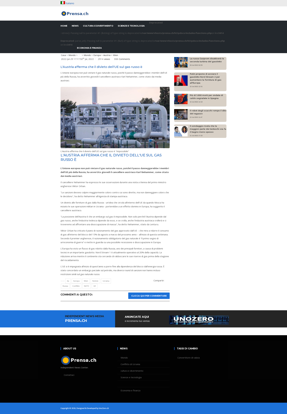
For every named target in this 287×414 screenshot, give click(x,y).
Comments (124, 58)
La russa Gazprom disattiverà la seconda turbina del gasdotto (207, 60)
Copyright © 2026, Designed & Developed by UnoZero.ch (85, 408)
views (107, 58)
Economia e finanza (89, 48)
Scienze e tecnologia (131, 25)
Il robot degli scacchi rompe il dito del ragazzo (208, 112)
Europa (97, 55)
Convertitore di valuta (188, 357)
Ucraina (106, 281)
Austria (106, 55)
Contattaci (69, 374)
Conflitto (76, 286)
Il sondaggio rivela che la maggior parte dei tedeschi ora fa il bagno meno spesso (208, 129)
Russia (65, 286)
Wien (115, 55)
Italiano (70, 3)
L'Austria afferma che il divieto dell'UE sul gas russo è (101, 67)
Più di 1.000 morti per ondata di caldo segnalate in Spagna (206, 96)
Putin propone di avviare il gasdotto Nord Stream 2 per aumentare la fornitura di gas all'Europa (205, 78)
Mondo (72, 55)
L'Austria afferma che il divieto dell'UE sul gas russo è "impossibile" (95, 151)
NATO (86, 286)
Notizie (95, 281)
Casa (63, 55)
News (75, 25)
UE (94, 286)
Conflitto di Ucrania (130, 364)
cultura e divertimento (98, 25)
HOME (64, 25)
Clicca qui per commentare (149, 295)
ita (68, 281)
